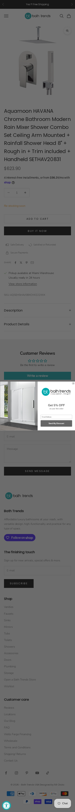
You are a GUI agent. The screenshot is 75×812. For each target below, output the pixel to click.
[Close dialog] (73, 383)
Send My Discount (56, 423)
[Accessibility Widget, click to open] (6, 805)
